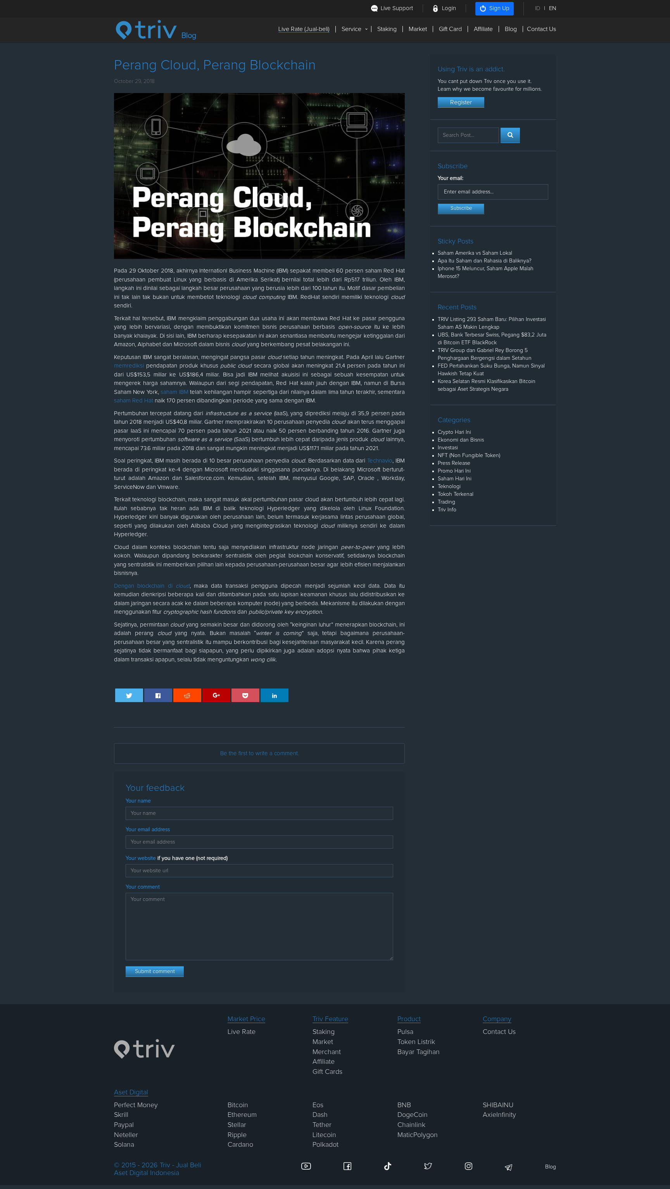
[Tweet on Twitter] (129, 695)
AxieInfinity (499, 1114)
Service (351, 29)
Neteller (126, 1135)
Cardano (240, 1144)
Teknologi (449, 486)
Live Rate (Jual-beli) (304, 29)
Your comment (143, 887)
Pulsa (405, 1032)
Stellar (237, 1125)
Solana (124, 1144)
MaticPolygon (417, 1135)
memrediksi (129, 366)
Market (418, 29)
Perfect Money (136, 1105)
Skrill (121, 1114)
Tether (322, 1125)
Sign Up (499, 8)
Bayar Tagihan (418, 1052)
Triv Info (447, 510)
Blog (511, 29)
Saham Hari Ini (454, 478)
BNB (404, 1105)
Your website (177, 858)
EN (552, 8)
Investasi (448, 447)
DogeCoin (412, 1114)
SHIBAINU (498, 1105)
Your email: (450, 178)
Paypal (124, 1125)
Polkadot (325, 1144)
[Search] (510, 135)
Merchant (327, 1052)
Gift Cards (327, 1071)
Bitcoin (238, 1105)
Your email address (148, 829)
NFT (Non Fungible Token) (469, 455)
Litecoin (324, 1135)
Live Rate (242, 1032)
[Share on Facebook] (158, 695)
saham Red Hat (133, 401)
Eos (318, 1105)
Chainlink (411, 1125)
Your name (138, 801)
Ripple (237, 1135)
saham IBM (174, 392)
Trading (446, 502)
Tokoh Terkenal (455, 494)
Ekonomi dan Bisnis (461, 440)
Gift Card (450, 29)
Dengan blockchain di (152, 586)
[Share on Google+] (216, 695)
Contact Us (541, 29)
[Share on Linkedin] (275, 695)
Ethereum (242, 1114)
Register (461, 102)
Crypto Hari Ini (454, 432)
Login (449, 8)
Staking (387, 29)
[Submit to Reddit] (187, 695)
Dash (320, 1114)
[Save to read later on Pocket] (245, 695)
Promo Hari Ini (454, 471)
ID (537, 8)
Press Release (454, 463)
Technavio (379, 461)
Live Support (397, 8)
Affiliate (483, 29)
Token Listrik (416, 1042)
